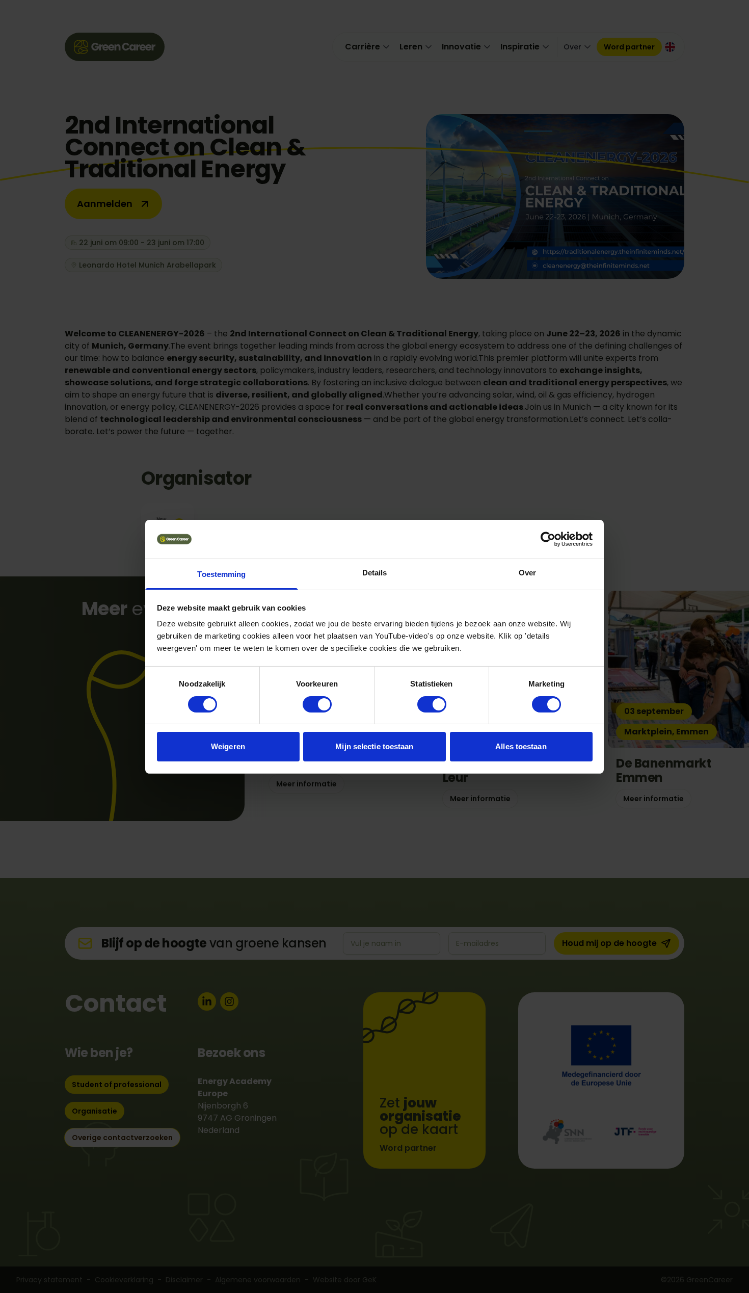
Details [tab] (374, 572)
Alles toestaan (520, 746)
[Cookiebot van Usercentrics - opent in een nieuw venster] (548, 539)
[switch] (317, 704)
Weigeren (228, 746)
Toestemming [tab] (221, 574)
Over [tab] (527, 572)
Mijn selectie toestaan (374, 746)
